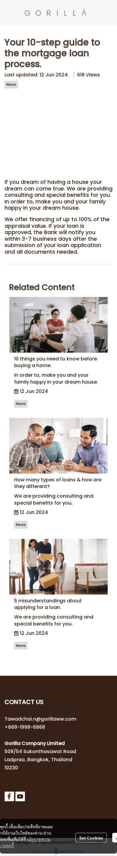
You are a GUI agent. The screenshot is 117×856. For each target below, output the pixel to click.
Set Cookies (91, 837)
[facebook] (9, 796)
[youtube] (20, 796)
